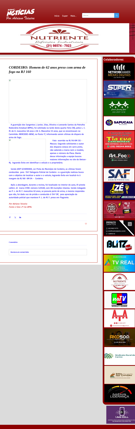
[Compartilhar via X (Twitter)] (15, 217)
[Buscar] (116, 15)
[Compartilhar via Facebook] (10, 217)
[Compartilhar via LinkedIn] (20, 217)
